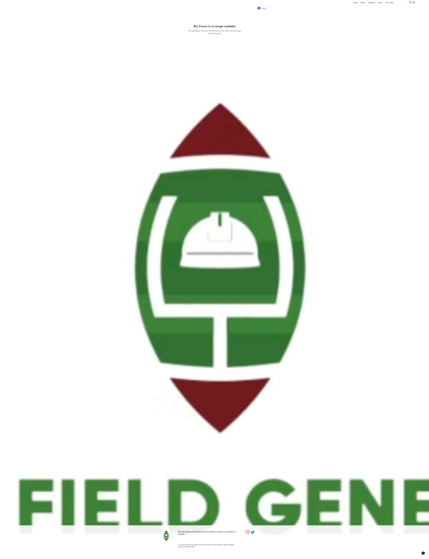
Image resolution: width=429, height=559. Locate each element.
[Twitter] (253, 532)
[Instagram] (410, 2)
